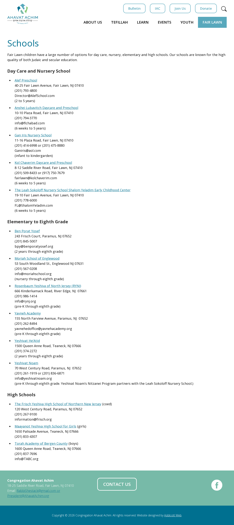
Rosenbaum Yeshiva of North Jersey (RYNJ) (48, 286)
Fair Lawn (212, 22)
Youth (186, 22)
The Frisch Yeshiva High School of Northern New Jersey (58, 404)
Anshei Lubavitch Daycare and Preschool (46, 108)
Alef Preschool (26, 80)
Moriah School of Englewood (37, 258)
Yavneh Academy (28, 313)
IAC (157, 8)
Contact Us (117, 484)
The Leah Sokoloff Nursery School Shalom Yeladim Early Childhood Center (73, 190)
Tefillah (119, 22)
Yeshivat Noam (26, 363)
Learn (143, 22)
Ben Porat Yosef (27, 231)
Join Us (180, 8)
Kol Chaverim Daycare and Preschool (43, 162)
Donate (206, 8)
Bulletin (134, 8)
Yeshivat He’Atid (27, 340)
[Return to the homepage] (22, 14)
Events (164, 22)
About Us (93, 22)
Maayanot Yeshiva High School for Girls (45, 426)
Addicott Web (173, 515)
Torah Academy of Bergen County (41, 443)
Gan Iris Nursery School (33, 135)
